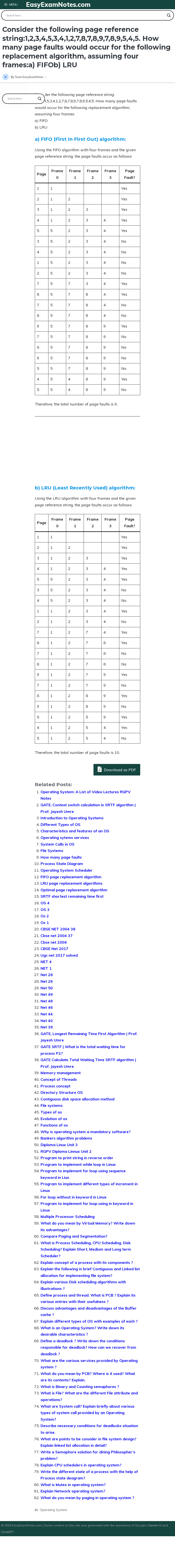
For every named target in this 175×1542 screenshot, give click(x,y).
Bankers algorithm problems (66, 1138)
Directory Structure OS (62, 1092)
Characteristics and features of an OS (75, 830)
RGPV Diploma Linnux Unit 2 (66, 1151)
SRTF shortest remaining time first (72, 896)
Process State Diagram (62, 863)
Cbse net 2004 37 (57, 935)
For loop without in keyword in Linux (73, 1197)
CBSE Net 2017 (54, 948)
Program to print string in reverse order (77, 1157)
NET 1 (46, 968)
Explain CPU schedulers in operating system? (81, 1465)
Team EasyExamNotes (29, 77)
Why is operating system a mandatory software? (86, 1131)
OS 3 (45, 909)
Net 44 (47, 1014)
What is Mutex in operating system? (73, 1484)
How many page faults (61, 857)
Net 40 (47, 1020)
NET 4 (46, 961)
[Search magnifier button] (169, 15)
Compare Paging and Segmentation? (74, 1236)
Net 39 (47, 1027)
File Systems (52, 850)
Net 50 (47, 987)
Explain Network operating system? (73, 1491)
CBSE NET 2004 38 (58, 929)
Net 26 (47, 981)
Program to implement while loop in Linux (78, 1164)
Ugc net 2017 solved (59, 955)
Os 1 (45, 922)
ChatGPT (7, 1532)
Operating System (53, 1510)
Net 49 (47, 994)
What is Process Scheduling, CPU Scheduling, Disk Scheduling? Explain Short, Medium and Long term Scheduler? (86, 1249)
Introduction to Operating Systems (72, 817)
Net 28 (47, 974)
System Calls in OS (57, 844)
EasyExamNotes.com (58, 4)
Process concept (55, 1086)
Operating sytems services (65, 837)
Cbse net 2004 (54, 942)
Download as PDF (119, 769)
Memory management (61, 1072)
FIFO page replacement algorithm (71, 876)
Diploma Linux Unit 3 (59, 1144)
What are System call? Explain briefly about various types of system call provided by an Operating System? (87, 1413)
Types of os (51, 1112)
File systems (52, 1105)
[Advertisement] (87, 455)
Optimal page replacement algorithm (74, 889)
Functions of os (54, 1125)
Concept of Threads (59, 1079)
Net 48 (47, 1001)
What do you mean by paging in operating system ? (87, 1497)
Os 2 (45, 915)
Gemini (153, 1525)
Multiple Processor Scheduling (68, 1216)
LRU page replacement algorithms (71, 883)
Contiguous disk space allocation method (77, 1099)
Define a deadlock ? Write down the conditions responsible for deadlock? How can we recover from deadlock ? (88, 1347)
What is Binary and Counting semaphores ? (80, 1386)
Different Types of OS (60, 824)
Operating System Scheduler (67, 870)
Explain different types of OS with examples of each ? (89, 1321)
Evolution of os (54, 1118)
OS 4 (45, 902)
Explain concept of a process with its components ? (87, 1262)
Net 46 (47, 1007)
